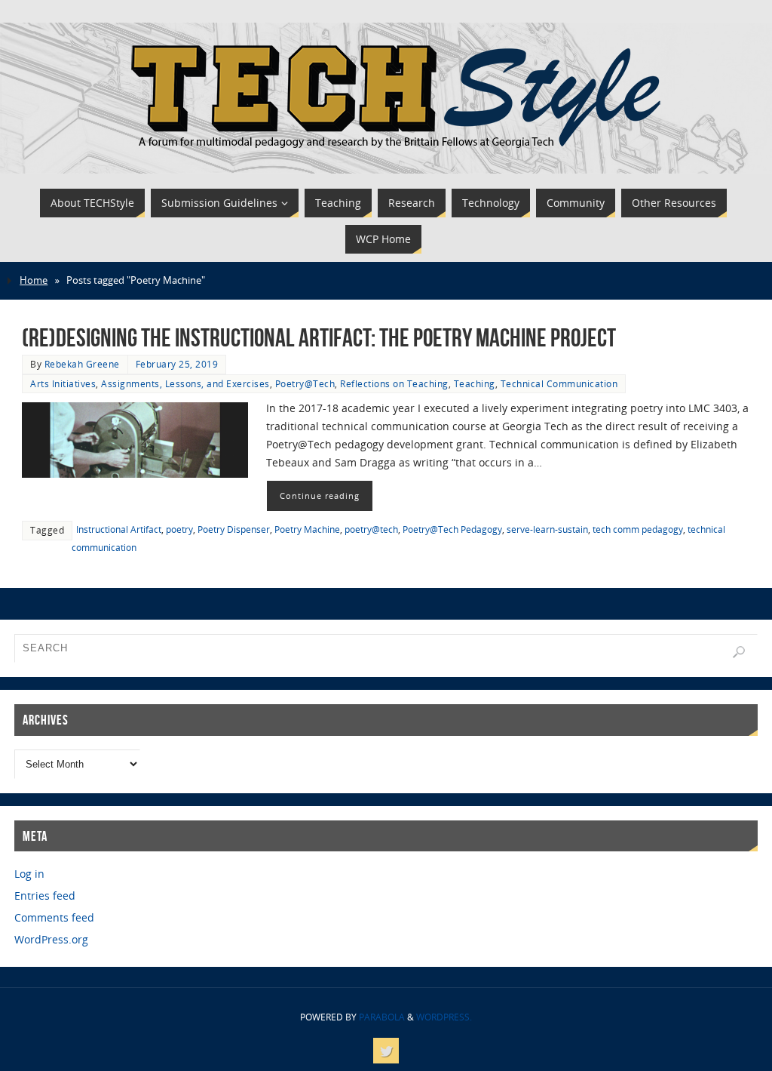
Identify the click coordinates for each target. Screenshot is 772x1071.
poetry (179, 529)
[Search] (738, 652)
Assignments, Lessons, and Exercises (185, 383)
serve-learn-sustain (547, 529)
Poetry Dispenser (234, 529)
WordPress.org (51, 939)
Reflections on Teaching (394, 383)
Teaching (474, 383)
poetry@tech (371, 529)
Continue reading (320, 495)
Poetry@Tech (305, 383)
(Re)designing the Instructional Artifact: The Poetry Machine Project (319, 338)
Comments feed (54, 917)
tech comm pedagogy (638, 529)
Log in (29, 873)
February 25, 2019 (177, 364)
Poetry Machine (307, 529)
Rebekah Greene (82, 364)
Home (33, 280)
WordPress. (444, 1017)
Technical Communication (559, 383)
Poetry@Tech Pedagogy (452, 529)
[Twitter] (386, 1050)
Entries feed (44, 895)
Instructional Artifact (118, 529)
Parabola (382, 1017)
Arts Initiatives (63, 383)
